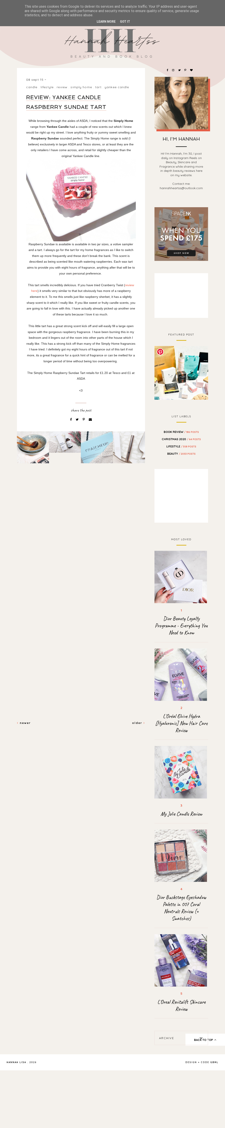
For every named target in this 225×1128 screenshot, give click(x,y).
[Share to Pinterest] (84, 419)
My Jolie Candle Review (181, 813)
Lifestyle (47, 87)
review (62, 87)
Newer (24, 723)
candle (32, 87)
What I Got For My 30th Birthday (181, 372)
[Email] (90, 419)
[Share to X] (78, 419)
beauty (181, 453)
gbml (214, 1062)
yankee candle (117, 87)
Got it (125, 21)
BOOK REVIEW (181, 432)
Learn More (106, 21)
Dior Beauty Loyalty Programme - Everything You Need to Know (181, 625)
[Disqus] (81, 542)
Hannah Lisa (16, 1062)
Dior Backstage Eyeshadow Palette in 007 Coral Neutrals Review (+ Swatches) (181, 908)
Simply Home (81, 87)
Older (137, 723)
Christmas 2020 (181, 439)
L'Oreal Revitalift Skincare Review (181, 1005)
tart (98, 87)
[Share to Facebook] (71, 419)
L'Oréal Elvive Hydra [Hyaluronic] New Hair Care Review (181, 723)
